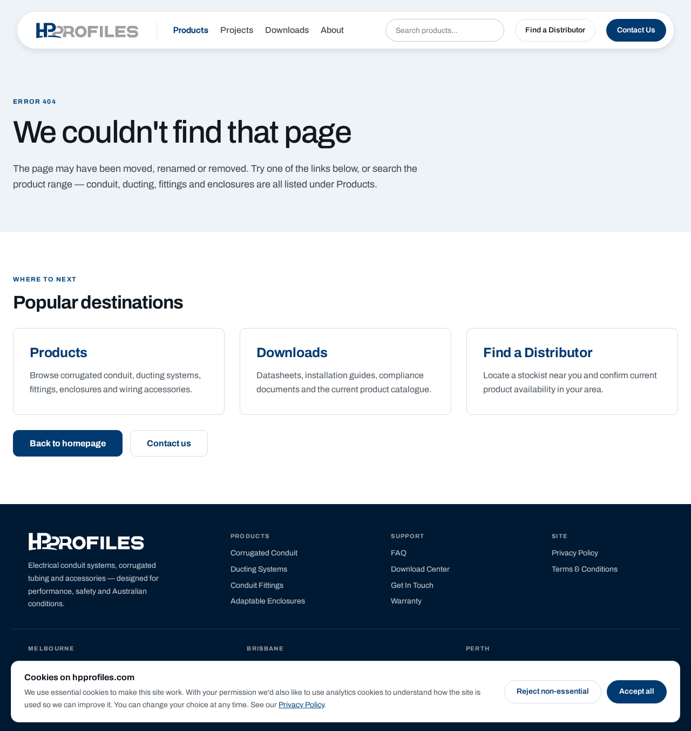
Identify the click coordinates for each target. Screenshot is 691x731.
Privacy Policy (301, 705)
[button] (555, 30)
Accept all (636, 691)
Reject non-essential (553, 691)
